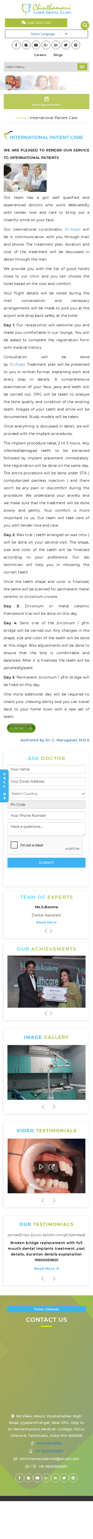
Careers (40, 55)
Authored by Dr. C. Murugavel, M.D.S (54, 740)
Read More (46, 922)
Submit (46, 862)
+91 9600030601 (48, 1451)
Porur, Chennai (46, 1309)
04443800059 (48, 1443)
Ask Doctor (39, 23)
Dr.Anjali (73, 229)
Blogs (58, 55)
